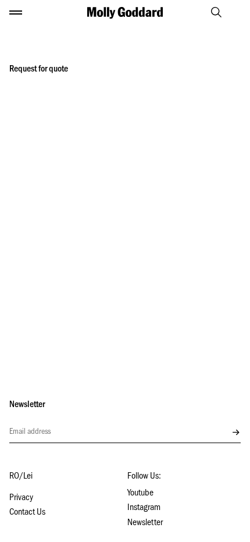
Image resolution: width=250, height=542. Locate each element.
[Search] (211, 12)
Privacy (21, 498)
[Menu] (15, 13)
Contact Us (27, 513)
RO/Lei (21, 477)
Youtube (140, 493)
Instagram (143, 508)
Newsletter (145, 523)
